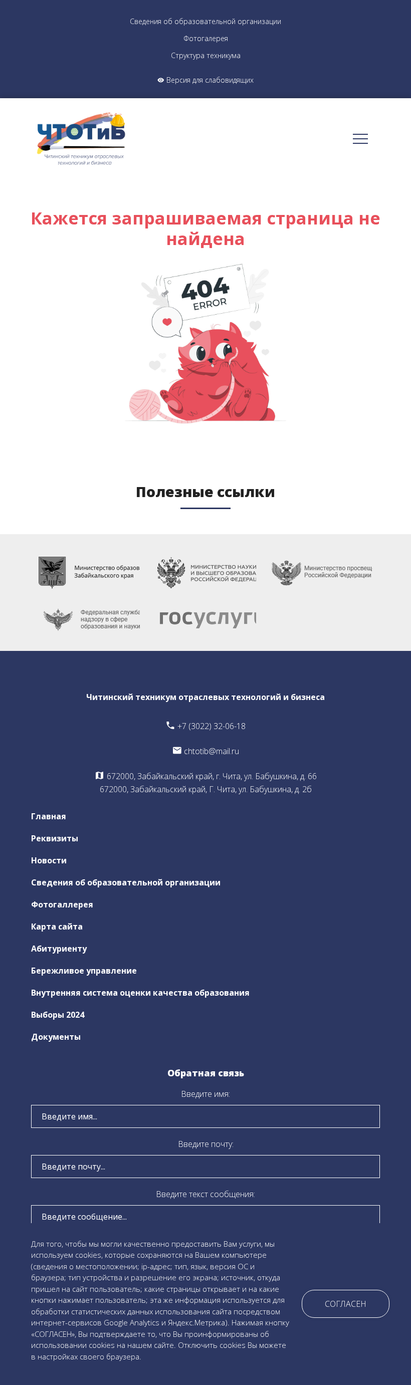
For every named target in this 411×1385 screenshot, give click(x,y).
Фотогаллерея (62, 904)
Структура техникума (206, 55)
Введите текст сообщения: (205, 1194)
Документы (56, 1036)
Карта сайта (57, 926)
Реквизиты (54, 838)
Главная (48, 816)
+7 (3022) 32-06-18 (210, 726)
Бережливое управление (84, 970)
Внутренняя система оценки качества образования (140, 992)
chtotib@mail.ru (210, 751)
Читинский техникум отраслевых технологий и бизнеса (205, 697)
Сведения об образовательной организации (205, 21)
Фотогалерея (205, 38)
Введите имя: (205, 1093)
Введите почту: (206, 1143)
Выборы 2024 (57, 1014)
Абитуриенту (59, 948)
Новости (49, 860)
